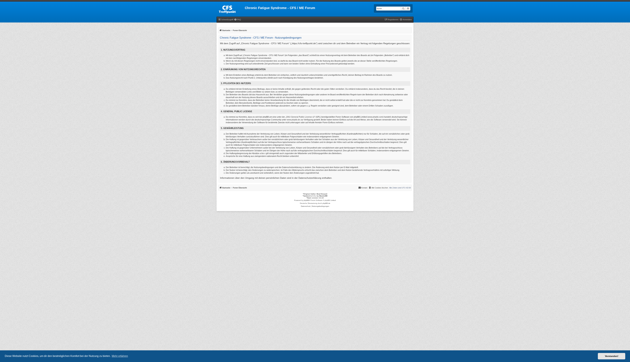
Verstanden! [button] (611, 356)
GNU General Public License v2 (300, 117)
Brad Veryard (322, 194)
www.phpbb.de (293, 120)
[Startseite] (231, 9)
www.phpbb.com (375, 117)
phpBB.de (326, 203)
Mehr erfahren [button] (120, 356)
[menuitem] (237, 20)
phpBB (306, 200)
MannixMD (323, 196)
